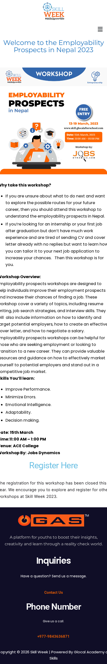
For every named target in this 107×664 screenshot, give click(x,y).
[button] (100, 29)
